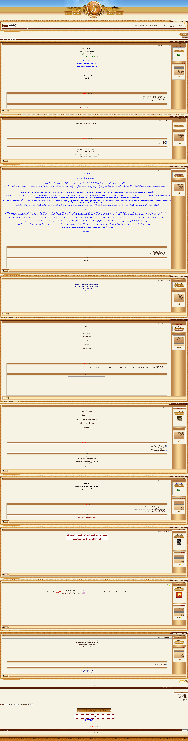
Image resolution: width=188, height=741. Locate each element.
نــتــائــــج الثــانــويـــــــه (160, 99)
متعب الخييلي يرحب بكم (161, 143)
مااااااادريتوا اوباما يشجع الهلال (159, 251)
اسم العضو (17, 24)
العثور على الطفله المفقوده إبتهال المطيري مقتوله (155, 100)
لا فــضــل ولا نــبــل (161, 371)
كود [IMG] (185, 701)
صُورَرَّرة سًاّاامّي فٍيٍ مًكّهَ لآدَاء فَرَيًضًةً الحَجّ (158, 446)
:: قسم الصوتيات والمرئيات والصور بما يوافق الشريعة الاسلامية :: (145, 25)
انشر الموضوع (185, 37)
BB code (185, 699)
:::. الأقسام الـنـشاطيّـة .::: (163, 25)
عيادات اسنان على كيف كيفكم (159, 252)
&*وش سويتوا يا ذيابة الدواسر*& (159, 664)
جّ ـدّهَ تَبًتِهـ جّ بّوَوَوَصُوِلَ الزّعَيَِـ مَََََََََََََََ (160, 450)
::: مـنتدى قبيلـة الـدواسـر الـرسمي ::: (175, 25)
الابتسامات (185, 700)
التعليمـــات (89, 28)
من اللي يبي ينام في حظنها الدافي (158, 254)
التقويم (26, 28)
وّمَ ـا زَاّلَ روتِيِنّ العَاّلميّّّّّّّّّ (161, 447)
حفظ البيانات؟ (4, 24)
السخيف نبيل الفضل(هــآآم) (160, 368)
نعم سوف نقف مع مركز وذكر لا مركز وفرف (157, 369)
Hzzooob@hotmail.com (87, 458)
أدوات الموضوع (13, 39)
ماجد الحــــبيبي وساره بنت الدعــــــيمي (157, 253)
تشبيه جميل (163, 142)
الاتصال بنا (18, 730)
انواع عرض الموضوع (5, 39)
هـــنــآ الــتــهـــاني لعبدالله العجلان (158, 366)
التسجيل (156, 28)
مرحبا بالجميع (162, 249)
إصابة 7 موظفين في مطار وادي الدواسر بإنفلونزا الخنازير (154, 96)
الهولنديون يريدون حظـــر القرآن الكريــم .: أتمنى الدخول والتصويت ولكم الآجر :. (149, 98)
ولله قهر (164, 141)
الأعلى (1, 730)
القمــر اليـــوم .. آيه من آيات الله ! (158, 97)
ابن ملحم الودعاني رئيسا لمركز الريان (158, 449)
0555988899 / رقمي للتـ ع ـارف (160, 445)
